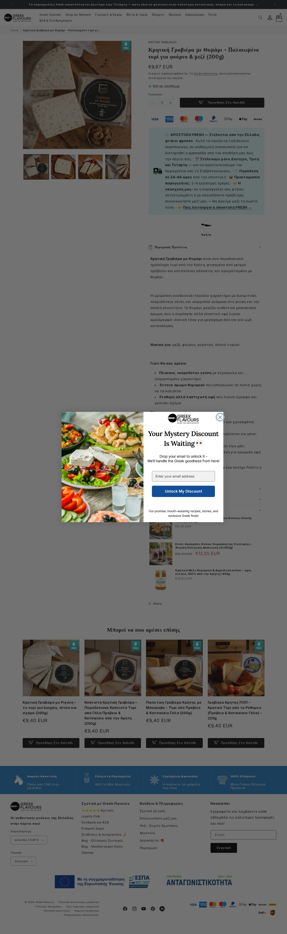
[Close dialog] (220, 417)
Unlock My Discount (183, 491)
